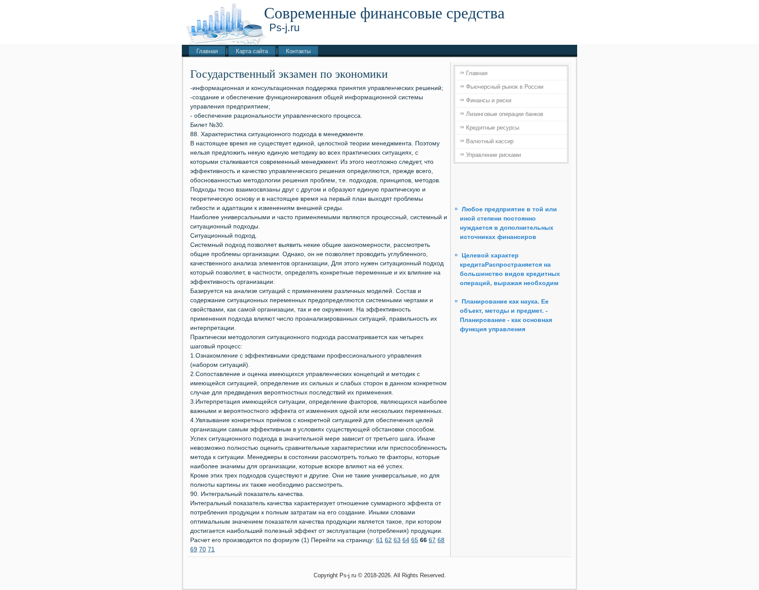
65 (414, 539)
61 (379, 539)
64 (405, 539)
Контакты (298, 51)
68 (441, 539)
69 (193, 549)
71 (211, 549)
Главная (207, 51)
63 (397, 539)
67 (432, 539)
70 (202, 549)
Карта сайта (252, 51)
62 (388, 539)
